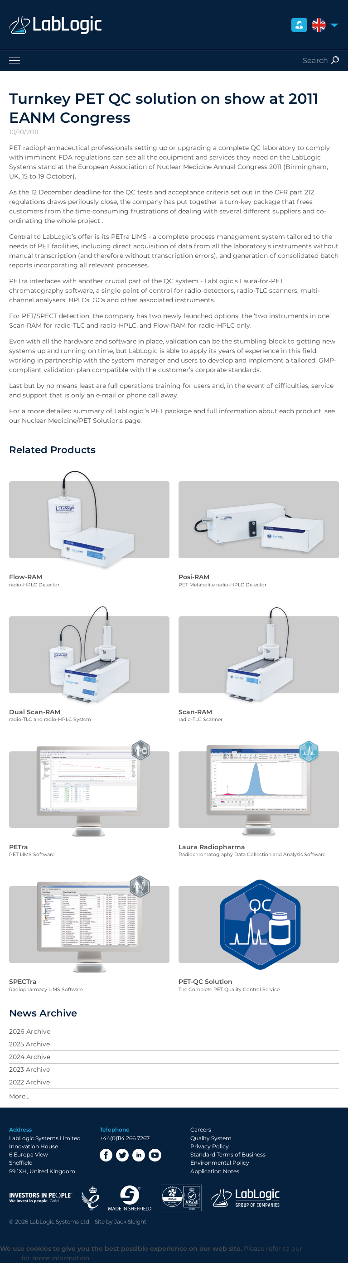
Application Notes (214, 1171)
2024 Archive (29, 1057)
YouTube (155, 1155)
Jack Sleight (130, 1221)
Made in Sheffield (130, 1198)
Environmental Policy (219, 1162)
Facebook (106, 1155)
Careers (200, 1129)
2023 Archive (29, 1069)
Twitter (122, 1155)
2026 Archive (29, 1031)
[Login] (299, 25)
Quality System (211, 1138)
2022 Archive (29, 1082)
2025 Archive (29, 1044)
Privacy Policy (209, 1146)
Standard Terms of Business (228, 1154)
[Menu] (174, 60)
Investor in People (40, 1198)
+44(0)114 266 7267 (125, 1138)
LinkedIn (138, 1155)
